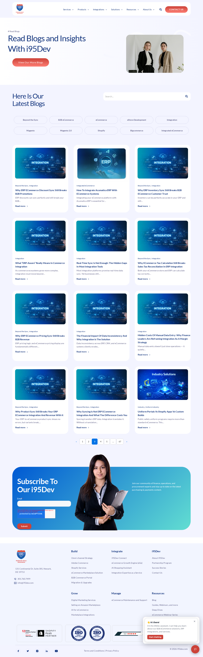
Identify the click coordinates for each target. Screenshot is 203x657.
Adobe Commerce (79, 563)
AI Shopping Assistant (122, 568)
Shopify (101, 130)
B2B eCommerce (66, 120)
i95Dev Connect (119, 558)
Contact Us (157, 572)
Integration (172, 120)
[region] (38, 638)
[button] (72, 9)
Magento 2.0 (66, 130)
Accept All (53, 646)
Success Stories (159, 568)
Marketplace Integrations (83, 614)
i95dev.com (182, 649)
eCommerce (101, 120)
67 (120, 441)
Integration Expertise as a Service (127, 572)
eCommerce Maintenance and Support (129, 600)
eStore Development (136, 120)
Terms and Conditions (94, 650)
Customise (24, 646)
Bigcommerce (136, 130)
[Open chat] (195, 649)
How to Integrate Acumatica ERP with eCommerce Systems (97, 192)
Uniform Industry (152, 407)
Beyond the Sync (30, 120)
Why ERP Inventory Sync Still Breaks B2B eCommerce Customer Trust (160, 192)
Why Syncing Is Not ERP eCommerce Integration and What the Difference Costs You (102, 413)
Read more (21, 208)
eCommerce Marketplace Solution (87, 572)
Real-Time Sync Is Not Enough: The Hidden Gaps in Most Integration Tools (102, 264)
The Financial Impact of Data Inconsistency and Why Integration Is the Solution (102, 337)
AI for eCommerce (79, 610)
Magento (30, 130)
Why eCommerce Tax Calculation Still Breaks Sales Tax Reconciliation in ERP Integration (161, 264)
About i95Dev (158, 558)
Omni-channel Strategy (82, 558)
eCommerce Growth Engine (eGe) (127, 563)
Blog (154, 600)
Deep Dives (157, 610)
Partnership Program (162, 563)
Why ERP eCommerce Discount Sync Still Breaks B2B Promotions (41, 192)
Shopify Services (78, 568)
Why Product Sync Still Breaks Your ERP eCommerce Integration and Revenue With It (39, 413)
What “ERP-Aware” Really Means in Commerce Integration (40, 264)
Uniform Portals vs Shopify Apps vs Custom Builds (161, 413)
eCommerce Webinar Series (165, 614)
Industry (141, 407)
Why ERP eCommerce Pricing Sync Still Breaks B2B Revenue (40, 337)
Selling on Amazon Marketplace (85, 605)
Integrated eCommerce (172, 130)
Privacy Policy (112, 650)
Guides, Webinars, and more (165, 605)
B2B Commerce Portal (81, 577)
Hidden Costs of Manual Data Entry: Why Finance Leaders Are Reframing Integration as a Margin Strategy (164, 339)
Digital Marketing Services (83, 600)
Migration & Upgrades (81, 582)
